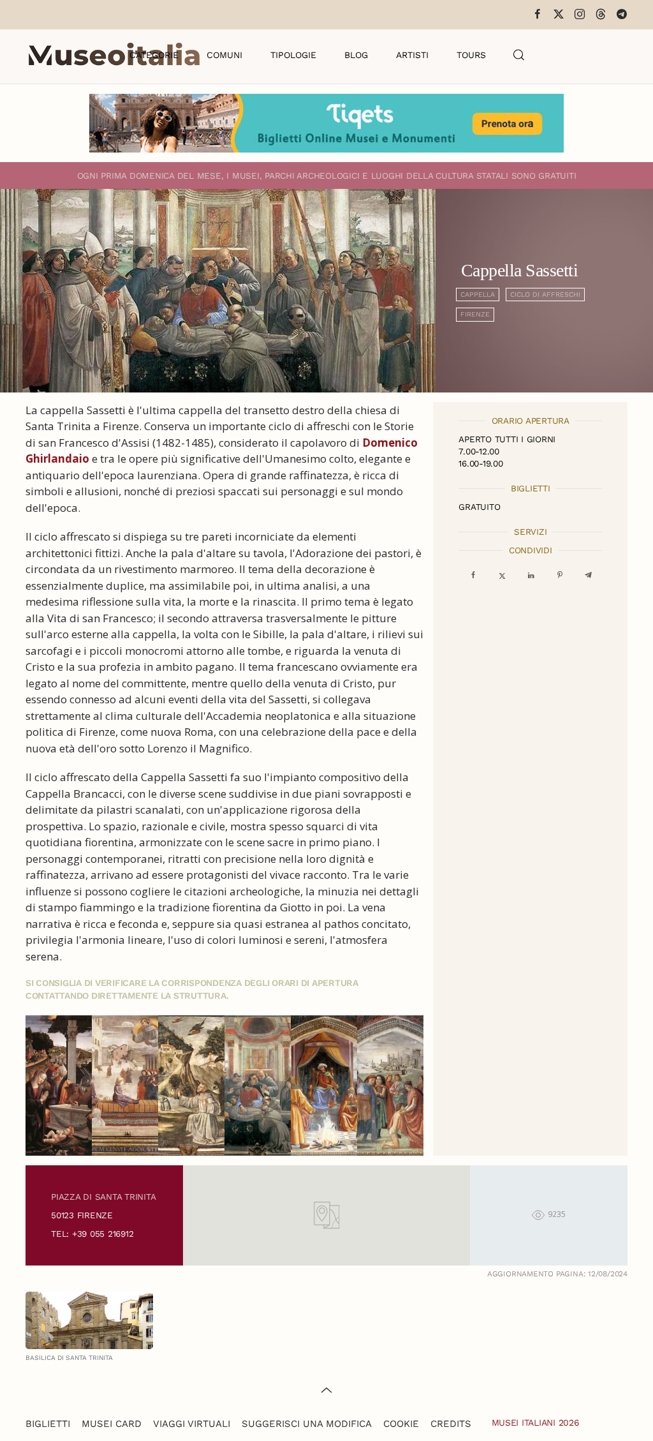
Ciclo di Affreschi (545, 294)
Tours (471, 55)
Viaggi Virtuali (191, 1424)
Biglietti (48, 1424)
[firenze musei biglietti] (326, 123)
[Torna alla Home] (114, 54)
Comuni (224, 55)
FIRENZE (475, 314)
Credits (450, 1424)
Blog (356, 55)
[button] (519, 54)
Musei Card (112, 1424)
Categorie (154, 55)
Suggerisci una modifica (307, 1424)
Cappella (477, 294)
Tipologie (293, 55)
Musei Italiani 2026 (536, 1422)
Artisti (412, 55)
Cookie (401, 1424)
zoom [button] (60, 1085)
